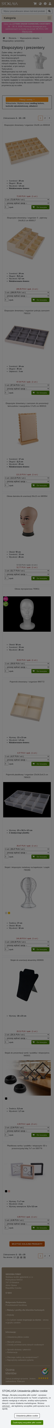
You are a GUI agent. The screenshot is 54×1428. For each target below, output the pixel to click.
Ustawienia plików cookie (27, 1416)
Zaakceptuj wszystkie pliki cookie (27, 1422)
